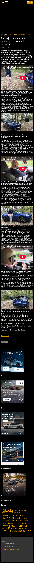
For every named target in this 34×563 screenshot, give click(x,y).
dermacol (15, 515)
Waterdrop (5, 513)
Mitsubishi (10, 523)
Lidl (22, 513)
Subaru (26, 528)
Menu (28, 2)
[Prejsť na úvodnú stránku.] (5, 3)
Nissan (5, 526)
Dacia (15, 528)
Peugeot (6, 520)
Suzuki (20, 528)
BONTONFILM (15, 513)
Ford (29, 530)
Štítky (3, 336)
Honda (7, 336)
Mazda (4, 528)
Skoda (8, 510)
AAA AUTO (15, 520)
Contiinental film (20, 510)
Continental (6, 515)
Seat (17, 523)
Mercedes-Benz (20, 518)
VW (21, 515)
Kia (10, 528)
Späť (5, 342)
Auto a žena (4, 34)
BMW (12, 525)
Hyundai (22, 525)
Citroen (27, 521)
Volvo (4, 523)
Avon (6, 518)
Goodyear (24, 523)
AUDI (21, 521)
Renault (12, 530)
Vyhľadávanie (31, 2)
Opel (5, 530)
